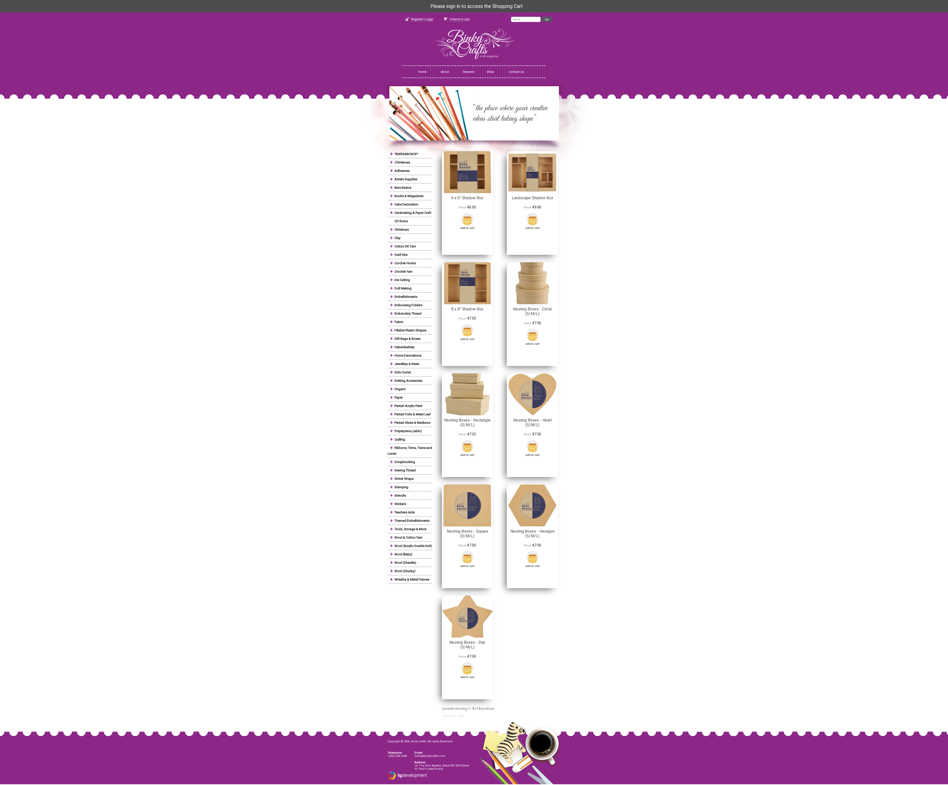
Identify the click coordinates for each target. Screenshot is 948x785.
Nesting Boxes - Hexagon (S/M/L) (532, 533)
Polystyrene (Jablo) (408, 431)
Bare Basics (403, 187)
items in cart (460, 19)
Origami (400, 389)
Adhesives (402, 171)
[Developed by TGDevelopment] (392, 778)
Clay (397, 238)
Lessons (468, 72)
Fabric (399, 322)
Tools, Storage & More (410, 529)
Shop (490, 72)
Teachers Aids (405, 512)
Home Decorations (408, 355)
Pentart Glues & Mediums (412, 422)
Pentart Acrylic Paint (408, 406)
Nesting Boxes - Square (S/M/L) (467, 533)
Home (422, 72)
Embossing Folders (408, 305)
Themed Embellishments (412, 521)
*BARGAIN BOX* (406, 154)
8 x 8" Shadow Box (467, 309)
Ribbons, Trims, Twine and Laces (410, 450)
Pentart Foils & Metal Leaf (413, 414)
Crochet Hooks (405, 263)
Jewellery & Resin (407, 364)
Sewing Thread (405, 470)
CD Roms (401, 221)
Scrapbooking (405, 462)
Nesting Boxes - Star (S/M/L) (467, 644)
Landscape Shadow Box (532, 198)
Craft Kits (401, 255)
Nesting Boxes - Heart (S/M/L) (532, 422)
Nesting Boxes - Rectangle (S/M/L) (467, 422)
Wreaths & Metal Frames (412, 579)
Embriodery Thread (408, 313)
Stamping (401, 487)
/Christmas (402, 162)
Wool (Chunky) (405, 571)
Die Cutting (402, 280)
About (445, 72)
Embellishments (406, 297)
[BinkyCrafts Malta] (474, 62)
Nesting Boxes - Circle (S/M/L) (532, 311)
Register (417, 19)
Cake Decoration (406, 204)
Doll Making (403, 288)
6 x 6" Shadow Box (467, 198)
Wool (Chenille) (405, 562)
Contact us (516, 72)
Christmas (402, 229)
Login (429, 19)
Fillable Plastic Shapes (410, 330)
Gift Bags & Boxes (407, 339)
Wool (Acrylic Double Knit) (413, 546)
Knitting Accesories (408, 380)
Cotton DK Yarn (405, 246)
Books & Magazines (409, 196)
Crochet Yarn (404, 271)
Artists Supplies (406, 179)
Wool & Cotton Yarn (408, 537)
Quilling (400, 439)
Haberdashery (405, 347)
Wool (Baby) (403, 554)
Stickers (400, 504)
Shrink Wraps (404, 479)
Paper (399, 397)
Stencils (400, 495)
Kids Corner (403, 372)
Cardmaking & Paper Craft (413, 213)
